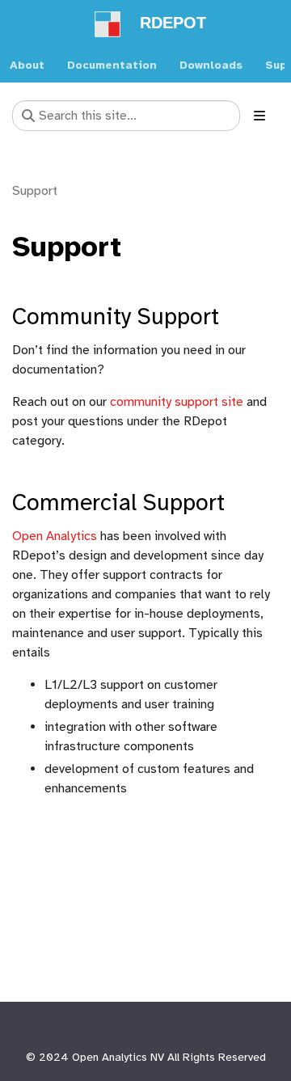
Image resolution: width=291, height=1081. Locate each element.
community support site (176, 402)
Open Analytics (54, 536)
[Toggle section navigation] (259, 115)
